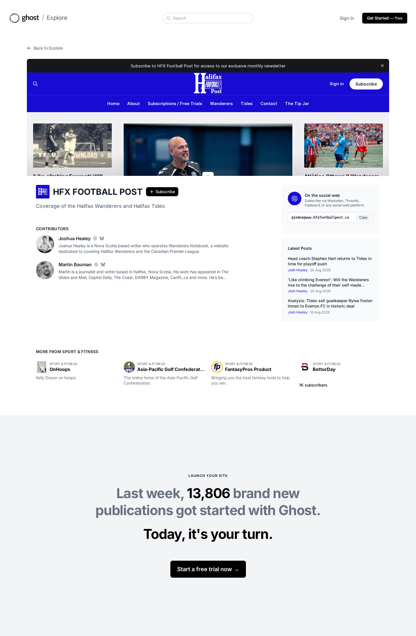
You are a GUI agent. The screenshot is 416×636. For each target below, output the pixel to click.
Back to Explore (48, 48)
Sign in (347, 18)
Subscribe (165, 191)
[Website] (95, 238)
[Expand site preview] (208, 176)
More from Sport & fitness (67, 351)
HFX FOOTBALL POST (98, 192)
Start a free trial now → (208, 569)
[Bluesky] (102, 238)
